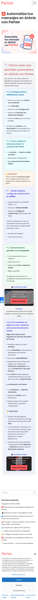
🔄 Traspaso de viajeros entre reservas (15, 528)
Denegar (19, 585)
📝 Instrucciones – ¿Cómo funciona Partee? (17, 543)
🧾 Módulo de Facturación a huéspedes (15, 531)
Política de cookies (19, 297)
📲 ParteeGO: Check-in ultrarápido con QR (16, 513)
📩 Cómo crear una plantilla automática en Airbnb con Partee (19, 69)
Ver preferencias (19, 591)
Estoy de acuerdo (19, 301)
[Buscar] (34, 492)
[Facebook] (2, 298)
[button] (35, 554)
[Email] (2, 301)
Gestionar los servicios (18, 574)
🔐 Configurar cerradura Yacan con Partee (16, 534)
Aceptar (19, 580)
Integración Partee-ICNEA (10, 504)
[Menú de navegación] (34, 3)
